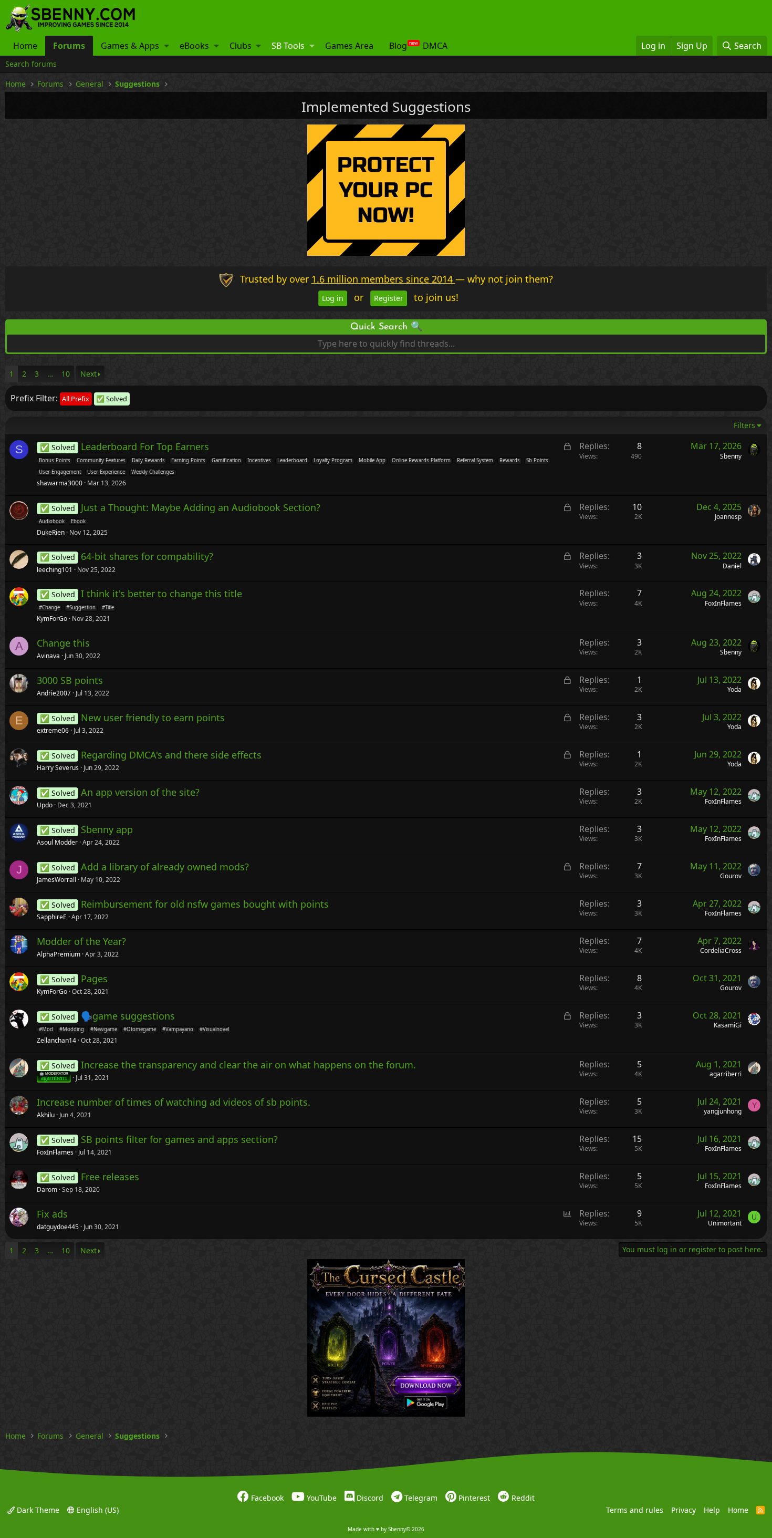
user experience (106, 472)
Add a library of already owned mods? (165, 866)
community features (101, 461)
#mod (46, 1029)
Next (88, 374)
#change (49, 608)
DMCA (435, 45)
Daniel (732, 566)
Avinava (48, 656)
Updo (45, 805)
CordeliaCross (721, 950)
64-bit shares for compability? (147, 556)
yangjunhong (723, 1111)
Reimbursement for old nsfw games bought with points (205, 904)
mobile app (372, 461)
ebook (78, 521)
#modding (71, 1029)
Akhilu (46, 1115)
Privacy (683, 1510)
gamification (226, 461)
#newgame (103, 1029)
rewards (509, 461)
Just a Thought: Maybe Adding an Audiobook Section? (200, 507)
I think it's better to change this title (161, 593)
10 (65, 374)
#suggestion (81, 608)
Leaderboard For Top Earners (145, 446)
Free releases (110, 1176)
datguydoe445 (58, 1227)
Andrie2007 (54, 693)
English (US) (97, 1510)
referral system (475, 461)
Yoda (734, 689)
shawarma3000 (59, 483)
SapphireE (52, 917)
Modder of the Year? (81, 941)
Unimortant (725, 1223)
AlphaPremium (58, 954)
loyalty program (333, 461)
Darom (47, 1190)
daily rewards (148, 461)
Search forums (31, 64)
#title (108, 608)
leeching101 (54, 570)
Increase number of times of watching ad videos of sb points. (173, 1102)
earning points (188, 461)
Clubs (240, 45)
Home (25, 45)
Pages (94, 978)
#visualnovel (214, 1029)
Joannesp (728, 516)
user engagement (60, 472)
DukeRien (51, 532)
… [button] (50, 374)
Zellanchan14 (56, 1040)
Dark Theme (37, 1510)
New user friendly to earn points (153, 717)
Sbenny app (107, 829)
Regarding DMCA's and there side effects (171, 755)
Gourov (731, 875)
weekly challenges (152, 472)
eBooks (194, 45)
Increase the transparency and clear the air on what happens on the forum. (248, 1064)
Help (712, 1510)
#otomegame (139, 1029)
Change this (63, 643)
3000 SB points (70, 680)
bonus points (54, 461)
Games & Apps (130, 45)
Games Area (349, 45)
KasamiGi (728, 1025)
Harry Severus (58, 768)
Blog (398, 45)
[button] (166, 46)
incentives (259, 461)
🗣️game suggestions (128, 1016)
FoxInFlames (723, 603)
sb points (537, 461)
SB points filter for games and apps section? (179, 1139)
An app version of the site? (140, 792)
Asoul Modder (57, 842)
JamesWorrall (56, 880)
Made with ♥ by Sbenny (386, 1529)
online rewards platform (421, 461)
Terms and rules (634, 1510)
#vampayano (177, 1029)
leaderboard (292, 461)
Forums (69, 45)
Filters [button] (744, 425)
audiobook (52, 521)
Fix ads (52, 1214)
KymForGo (52, 619)
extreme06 (53, 730)
